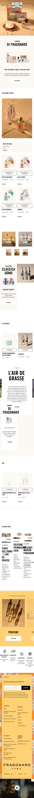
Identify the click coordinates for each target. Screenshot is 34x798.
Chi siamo (20, 710)
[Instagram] (12, 768)
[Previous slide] (26, 508)
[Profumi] (13, 613)
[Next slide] (30, 508)
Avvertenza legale (8, 716)
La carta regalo (7, 738)
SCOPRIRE (17, 81)
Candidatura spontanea (24, 741)
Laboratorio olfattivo (9, 741)
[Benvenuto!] (17, 5)
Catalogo (20, 723)
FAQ (5, 708)
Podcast (20, 720)
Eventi (19, 717)
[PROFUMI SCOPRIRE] (13, 613)
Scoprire (13, 638)
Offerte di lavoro (22, 744)
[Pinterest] (17, 768)
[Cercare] (7, 5)
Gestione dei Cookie (9, 721)
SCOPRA (8, 302)
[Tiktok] (20, 768)
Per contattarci (21, 725)
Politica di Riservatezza (10, 718)
